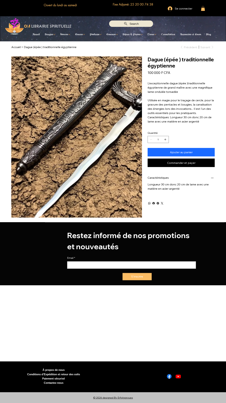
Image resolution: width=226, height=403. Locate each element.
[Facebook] (153, 203)
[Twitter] (162, 203)
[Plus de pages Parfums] (101, 34)
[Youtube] (178, 376)
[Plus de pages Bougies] (54, 34)
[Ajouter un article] (165, 139)
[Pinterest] (158, 203)
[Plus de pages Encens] (84, 34)
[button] (203, 8)
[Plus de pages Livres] (155, 34)
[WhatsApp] (149, 203)
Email (71, 257)
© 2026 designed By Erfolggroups (113, 397)
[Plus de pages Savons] (69, 34)
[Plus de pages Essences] (117, 34)
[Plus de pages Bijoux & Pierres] (142, 34)
